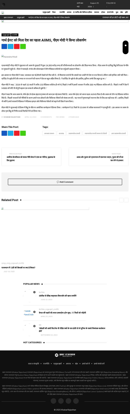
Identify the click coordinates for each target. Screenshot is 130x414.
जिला (53, 12)
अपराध (69, 12)
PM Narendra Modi (119, 133)
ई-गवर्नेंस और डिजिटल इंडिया (82, 12)
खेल (121, 12)
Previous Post (15, 154)
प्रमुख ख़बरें (46, 12)
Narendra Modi (74, 133)
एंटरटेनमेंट (110, 12)
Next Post (116, 154)
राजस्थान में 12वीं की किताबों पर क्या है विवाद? (18, 267)
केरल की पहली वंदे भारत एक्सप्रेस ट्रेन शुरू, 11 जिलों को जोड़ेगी (62, 313)
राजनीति (62, 12)
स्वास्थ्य (96, 12)
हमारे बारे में (86, 363)
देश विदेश (42, 292)
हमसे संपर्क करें (99, 363)
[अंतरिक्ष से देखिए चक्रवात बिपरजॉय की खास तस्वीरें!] (29, 295)
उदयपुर (4, 263)
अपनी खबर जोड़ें (80, 5)
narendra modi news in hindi (96, 133)
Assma (61, 133)
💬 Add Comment (65, 182)
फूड (117, 12)
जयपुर (8, 263)
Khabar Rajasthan (12, 117)
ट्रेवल (103, 12)
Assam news (49, 133)
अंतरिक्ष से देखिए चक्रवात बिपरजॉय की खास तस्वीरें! (57, 296)
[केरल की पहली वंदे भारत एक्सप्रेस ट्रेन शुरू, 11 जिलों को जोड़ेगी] (29, 312)
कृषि (126, 12)
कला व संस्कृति (33, 363)
